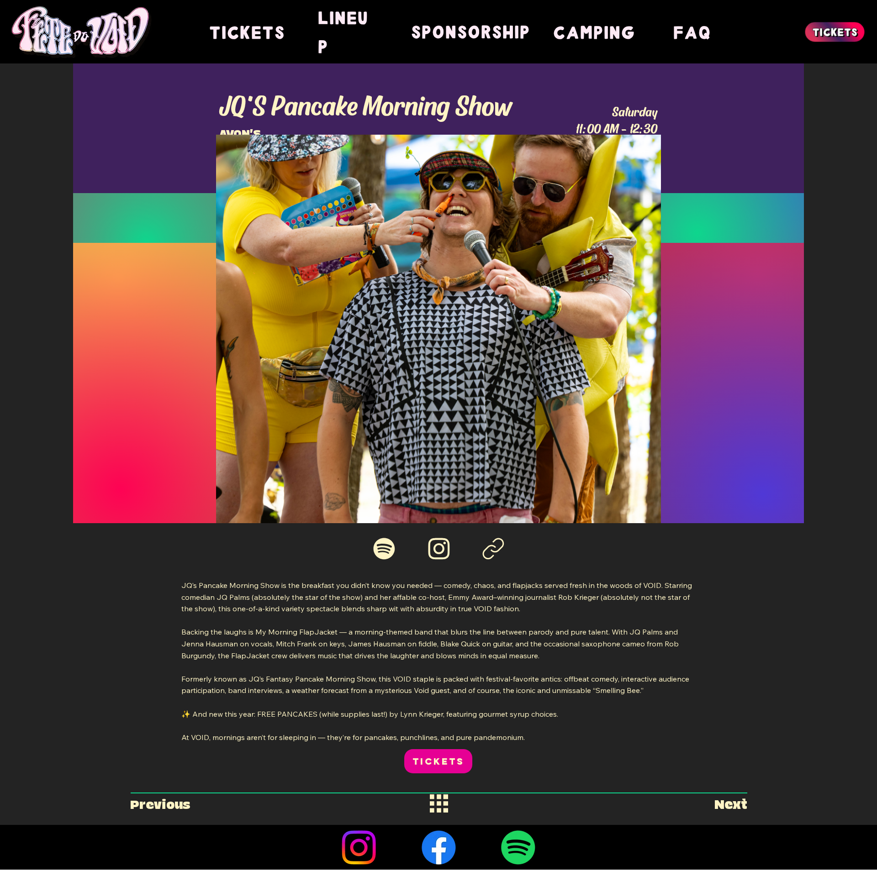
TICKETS (247, 32)
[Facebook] (438, 847)
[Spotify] (518, 847)
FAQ (692, 32)
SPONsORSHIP (470, 31)
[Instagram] (358, 847)
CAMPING (594, 32)
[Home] (384, 548)
